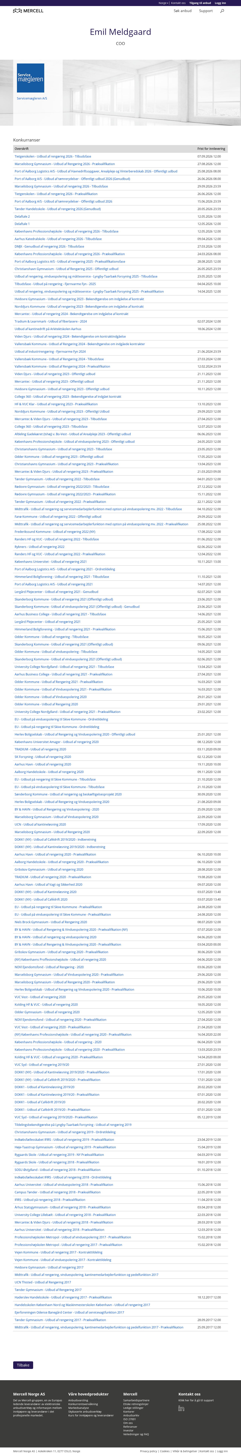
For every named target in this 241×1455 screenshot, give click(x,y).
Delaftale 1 (22, 224)
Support (206, 10)
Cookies (165, 1451)
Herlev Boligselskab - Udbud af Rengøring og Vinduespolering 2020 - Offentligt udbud (75, 734)
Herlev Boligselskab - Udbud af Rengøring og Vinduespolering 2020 (62, 802)
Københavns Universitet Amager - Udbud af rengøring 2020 (57, 742)
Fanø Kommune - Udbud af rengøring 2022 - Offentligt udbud (58, 517)
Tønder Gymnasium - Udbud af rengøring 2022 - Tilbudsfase (57, 479)
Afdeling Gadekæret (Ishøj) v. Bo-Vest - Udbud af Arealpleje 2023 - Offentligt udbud (73, 434)
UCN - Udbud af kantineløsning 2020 (40, 824)
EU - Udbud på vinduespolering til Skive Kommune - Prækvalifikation (63, 914)
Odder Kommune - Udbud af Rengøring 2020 (46, 704)
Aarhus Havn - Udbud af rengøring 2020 (43, 764)
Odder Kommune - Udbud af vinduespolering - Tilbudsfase (56, 652)
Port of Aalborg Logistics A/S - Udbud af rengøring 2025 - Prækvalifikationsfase (70, 261)
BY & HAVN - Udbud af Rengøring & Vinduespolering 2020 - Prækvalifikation (68, 944)
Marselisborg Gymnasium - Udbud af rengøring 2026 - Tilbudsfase (61, 186)
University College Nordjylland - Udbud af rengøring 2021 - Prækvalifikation (67, 712)
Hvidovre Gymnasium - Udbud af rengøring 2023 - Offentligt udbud (62, 389)
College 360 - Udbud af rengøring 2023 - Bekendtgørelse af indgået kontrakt (68, 397)
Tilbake (23, 1365)
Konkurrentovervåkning (83, 1404)
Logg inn (220, 3)
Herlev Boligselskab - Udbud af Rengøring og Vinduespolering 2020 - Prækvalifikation (74, 989)
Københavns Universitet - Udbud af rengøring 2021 (51, 562)
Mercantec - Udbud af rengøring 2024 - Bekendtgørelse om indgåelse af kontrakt (71, 314)
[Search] (222, 11)
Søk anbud (183, 10)
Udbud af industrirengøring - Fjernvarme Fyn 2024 (50, 351)
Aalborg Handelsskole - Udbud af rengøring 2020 (49, 772)
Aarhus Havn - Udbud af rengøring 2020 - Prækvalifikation (55, 854)
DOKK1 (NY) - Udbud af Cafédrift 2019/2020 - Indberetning (55, 839)
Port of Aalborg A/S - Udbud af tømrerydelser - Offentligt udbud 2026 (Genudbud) (72, 179)
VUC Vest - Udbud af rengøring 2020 (40, 997)
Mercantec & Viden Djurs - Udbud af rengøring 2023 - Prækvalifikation (64, 471)
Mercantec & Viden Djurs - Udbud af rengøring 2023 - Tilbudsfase (61, 419)
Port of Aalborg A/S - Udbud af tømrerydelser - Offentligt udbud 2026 (63, 201)
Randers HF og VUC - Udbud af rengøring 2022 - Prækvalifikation (60, 554)
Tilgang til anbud (200, 3)
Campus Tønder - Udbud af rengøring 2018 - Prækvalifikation (58, 1192)
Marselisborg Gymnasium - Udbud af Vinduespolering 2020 (56, 817)
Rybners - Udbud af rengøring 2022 (39, 547)
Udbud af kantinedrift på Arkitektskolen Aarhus (48, 329)
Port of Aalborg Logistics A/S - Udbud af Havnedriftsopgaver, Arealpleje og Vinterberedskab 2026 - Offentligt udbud (96, 171)
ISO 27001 (129, 1419)
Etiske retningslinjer (136, 1404)
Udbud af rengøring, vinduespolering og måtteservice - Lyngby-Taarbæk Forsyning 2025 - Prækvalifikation (89, 291)
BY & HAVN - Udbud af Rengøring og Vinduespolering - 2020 (57, 809)
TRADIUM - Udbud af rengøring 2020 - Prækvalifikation (53, 877)
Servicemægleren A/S (32, 98)
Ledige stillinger (133, 1408)
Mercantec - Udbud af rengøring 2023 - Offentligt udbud (54, 381)
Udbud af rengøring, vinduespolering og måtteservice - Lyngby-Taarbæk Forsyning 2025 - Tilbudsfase (86, 276)
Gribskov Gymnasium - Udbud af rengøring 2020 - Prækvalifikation (61, 952)
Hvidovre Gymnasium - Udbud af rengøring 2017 (49, 1267)
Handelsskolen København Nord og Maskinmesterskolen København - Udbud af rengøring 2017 (82, 1305)
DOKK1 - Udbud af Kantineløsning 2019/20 (44, 1087)
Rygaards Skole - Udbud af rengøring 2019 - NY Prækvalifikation (59, 1155)
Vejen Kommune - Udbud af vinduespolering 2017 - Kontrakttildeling (63, 1260)
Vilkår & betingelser (185, 1451)
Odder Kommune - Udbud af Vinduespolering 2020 (51, 697)
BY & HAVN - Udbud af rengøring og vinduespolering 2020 (55, 937)
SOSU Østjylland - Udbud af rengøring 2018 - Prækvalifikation (58, 1170)
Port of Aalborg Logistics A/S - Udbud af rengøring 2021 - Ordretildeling (65, 569)
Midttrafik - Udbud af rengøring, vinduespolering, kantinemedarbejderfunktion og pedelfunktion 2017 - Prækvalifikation (99, 1327)
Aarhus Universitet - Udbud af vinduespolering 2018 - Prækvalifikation (64, 1185)
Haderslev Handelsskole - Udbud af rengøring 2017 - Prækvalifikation (63, 1297)
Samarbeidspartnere (136, 1400)
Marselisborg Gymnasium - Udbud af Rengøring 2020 (52, 832)
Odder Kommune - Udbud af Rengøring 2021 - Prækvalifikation (59, 682)
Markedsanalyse (78, 1408)
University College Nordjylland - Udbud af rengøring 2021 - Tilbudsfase (64, 667)
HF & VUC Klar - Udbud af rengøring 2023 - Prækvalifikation (56, 404)
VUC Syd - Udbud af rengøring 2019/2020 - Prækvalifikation (56, 1117)
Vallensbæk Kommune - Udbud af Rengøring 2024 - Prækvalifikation (62, 366)
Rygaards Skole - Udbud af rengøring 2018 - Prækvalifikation (57, 1162)
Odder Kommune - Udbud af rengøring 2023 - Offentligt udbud (59, 457)
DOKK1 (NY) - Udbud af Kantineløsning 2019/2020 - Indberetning (60, 847)
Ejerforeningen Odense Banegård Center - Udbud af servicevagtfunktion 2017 (69, 1312)
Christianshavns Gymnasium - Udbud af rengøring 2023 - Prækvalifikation (66, 464)
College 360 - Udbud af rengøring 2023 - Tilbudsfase (51, 426)
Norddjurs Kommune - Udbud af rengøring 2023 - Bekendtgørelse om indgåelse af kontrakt (79, 306)
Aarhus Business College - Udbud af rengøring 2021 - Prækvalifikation (63, 674)
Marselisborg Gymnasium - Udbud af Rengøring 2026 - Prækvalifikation (65, 164)
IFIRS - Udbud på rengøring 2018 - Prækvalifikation (50, 1200)
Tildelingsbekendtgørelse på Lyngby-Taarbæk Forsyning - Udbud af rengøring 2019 (73, 1125)
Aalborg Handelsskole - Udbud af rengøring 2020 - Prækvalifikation (62, 862)
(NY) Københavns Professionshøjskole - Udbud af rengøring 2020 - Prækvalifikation (73, 1034)
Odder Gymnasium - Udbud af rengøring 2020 (47, 1012)
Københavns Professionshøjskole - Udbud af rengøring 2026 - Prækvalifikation (70, 254)
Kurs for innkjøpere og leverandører (91, 1415)
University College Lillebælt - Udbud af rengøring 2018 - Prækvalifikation (65, 1215)
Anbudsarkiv (131, 1415)
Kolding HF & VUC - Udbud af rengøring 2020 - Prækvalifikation (59, 1057)
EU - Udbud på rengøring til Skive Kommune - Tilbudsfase (55, 779)
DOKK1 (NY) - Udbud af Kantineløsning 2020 (45, 892)
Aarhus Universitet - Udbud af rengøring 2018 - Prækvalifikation (59, 1230)
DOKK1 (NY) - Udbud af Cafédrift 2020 (41, 899)
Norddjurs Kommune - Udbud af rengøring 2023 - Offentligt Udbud (62, 411)
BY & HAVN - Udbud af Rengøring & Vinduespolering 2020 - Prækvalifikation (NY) (71, 929)
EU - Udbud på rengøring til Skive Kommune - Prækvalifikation (58, 907)
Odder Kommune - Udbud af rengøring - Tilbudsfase (51, 637)
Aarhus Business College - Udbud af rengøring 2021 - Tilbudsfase (60, 614)
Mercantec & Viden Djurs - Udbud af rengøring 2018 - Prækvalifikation (64, 1222)
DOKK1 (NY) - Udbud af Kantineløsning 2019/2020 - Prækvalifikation (62, 1072)
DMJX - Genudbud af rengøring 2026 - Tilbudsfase (49, 246)
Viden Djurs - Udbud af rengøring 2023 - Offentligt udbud (55, 374)
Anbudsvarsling (78, 1400)
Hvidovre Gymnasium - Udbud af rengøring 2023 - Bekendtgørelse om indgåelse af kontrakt (79, 299)
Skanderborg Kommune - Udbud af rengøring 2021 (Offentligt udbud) (64, 599)
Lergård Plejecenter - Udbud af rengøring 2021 (48, 622)
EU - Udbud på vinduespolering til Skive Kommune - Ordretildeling (61, 719)
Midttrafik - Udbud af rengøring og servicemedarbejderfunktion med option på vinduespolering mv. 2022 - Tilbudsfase (98, 509)
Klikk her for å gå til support (196, 1400)
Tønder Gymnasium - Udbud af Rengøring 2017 (48, 1290)
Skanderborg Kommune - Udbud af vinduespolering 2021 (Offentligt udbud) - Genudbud (77, 607)
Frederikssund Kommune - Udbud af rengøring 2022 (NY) (55, 532)
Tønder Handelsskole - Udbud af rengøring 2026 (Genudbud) (58, 209)
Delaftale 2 (22, 216)
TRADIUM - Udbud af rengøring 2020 (40, 749)
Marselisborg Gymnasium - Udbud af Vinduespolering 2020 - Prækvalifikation (69, 975)
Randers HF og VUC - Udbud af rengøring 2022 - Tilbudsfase (57, 539)
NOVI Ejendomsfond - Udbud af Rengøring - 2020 (49, 967)
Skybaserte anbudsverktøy (84, 1411)
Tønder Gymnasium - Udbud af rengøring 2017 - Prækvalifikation (60, 1320)
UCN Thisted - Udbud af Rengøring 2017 (43, 1282)
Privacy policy (148, 1451)
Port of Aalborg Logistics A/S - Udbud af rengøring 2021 (54, 584)
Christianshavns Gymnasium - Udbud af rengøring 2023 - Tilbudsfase (63, 449)
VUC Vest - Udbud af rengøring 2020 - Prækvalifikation (53, 1027)
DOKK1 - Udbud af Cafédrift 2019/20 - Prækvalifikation (52, 1110)
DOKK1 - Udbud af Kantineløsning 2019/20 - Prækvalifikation (57, 1095)
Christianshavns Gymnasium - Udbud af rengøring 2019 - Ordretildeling (65, 1132)
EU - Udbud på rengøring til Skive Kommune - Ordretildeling (57, 727)
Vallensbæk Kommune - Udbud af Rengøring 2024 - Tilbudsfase (59, 359)
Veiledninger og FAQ (136, 1434)
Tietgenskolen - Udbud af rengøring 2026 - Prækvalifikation (56, 194)
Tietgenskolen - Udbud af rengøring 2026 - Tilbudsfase (53, 156)
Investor (128, 1430)
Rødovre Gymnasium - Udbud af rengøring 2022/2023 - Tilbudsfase (62, 487)
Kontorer (128, 1411)
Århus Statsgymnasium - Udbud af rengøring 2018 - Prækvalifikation (63, 1207)
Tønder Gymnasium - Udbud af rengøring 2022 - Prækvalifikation (60, 502)
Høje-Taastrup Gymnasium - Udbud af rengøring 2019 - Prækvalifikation (65, 1147)
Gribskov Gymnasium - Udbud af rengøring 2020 (49, 869)
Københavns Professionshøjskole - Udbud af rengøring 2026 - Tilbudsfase (66, 231)
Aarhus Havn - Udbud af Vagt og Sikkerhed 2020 (48, 884)
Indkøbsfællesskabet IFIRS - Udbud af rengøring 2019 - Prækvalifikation (64, 1140)
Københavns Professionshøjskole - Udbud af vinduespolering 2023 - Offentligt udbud (75, 442)
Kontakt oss (178, 3)
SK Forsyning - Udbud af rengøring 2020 (43, 757)
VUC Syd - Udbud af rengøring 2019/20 (42, 1065)
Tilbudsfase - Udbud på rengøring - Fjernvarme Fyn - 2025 (55, 284)
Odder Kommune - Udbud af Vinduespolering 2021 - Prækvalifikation (63, 689)
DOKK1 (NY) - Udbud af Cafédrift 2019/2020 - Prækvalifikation (57, 1080)
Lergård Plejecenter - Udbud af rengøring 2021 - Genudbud (56, 592)
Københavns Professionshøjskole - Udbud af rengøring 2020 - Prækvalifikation (70, 1049)
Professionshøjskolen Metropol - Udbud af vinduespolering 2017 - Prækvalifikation (73, 1237)
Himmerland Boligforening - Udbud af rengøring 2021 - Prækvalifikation (65, 629)
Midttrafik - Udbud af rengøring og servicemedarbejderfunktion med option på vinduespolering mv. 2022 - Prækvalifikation (101, 524)
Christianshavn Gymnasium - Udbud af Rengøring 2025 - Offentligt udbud (66, 269)
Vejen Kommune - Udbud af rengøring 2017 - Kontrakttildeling (58, 1252)
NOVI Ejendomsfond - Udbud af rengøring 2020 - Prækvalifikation (60, 1020)
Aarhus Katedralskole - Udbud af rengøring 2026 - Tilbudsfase (58, 239)
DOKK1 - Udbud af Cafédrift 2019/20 (40, 1102)
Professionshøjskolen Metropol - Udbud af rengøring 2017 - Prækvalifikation (68, 1245)
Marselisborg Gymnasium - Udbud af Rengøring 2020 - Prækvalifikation (65, 982)
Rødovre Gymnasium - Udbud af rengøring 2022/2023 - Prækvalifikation (65, 494)
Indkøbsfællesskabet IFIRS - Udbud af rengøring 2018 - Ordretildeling (63, 1177)
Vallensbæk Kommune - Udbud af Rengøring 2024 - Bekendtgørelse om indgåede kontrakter (80, 344)
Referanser (130, 1426)
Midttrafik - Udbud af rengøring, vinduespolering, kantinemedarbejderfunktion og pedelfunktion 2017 (86, 1275)
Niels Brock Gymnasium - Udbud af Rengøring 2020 (51, 922)
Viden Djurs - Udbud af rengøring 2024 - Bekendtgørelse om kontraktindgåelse (70, 336)
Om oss (128, 1423)
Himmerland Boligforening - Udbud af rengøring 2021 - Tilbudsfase (62, 577)
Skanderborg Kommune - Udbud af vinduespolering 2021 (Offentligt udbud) (68, 659)
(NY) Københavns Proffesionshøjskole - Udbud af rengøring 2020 (60, 959)
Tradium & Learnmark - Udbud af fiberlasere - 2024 (51, 321)
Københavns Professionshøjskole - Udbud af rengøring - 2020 (58, 1042)
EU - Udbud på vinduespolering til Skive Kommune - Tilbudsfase (59, 787)
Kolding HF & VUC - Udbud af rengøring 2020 (46, 1004)
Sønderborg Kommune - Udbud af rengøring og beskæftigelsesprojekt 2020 (68, 794)
